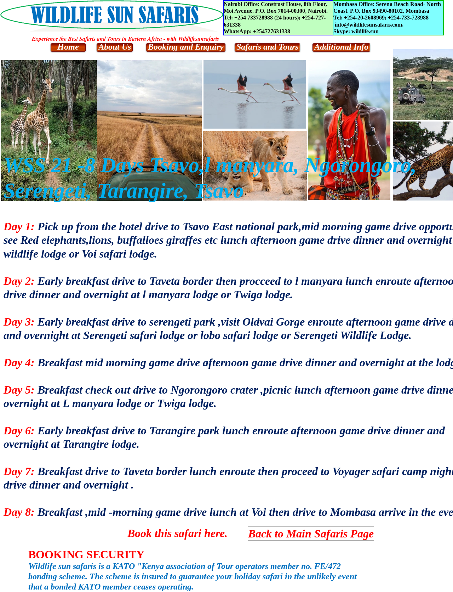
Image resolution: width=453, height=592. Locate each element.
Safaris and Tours (267, 47)
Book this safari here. (177, 533)
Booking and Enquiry (186, 47)
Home (68, 47)
